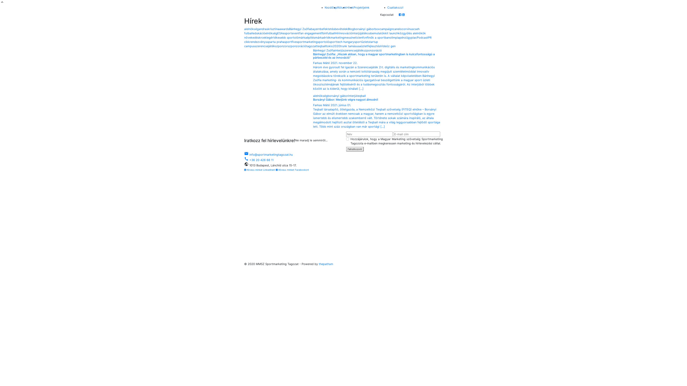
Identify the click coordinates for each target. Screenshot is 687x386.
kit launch (391, 33)
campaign (386, 29)
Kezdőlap (331, 7)
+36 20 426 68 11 (259, 160)
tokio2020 (333, 46)
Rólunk (341, 7)
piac (414, 37)
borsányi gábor (364, 29)
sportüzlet (361, 42)
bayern (315, 29)
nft (367, 37)
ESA (280, 33)
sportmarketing (307, 42)
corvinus (407, 29)
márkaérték (323, 37)
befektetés (327, 29)
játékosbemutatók (372, 33)
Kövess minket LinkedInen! (261, 170)
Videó (384, 46)
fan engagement (310, 33)
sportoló (323, 42)
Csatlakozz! (395, 7)
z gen (392, 46)
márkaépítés (306, 37)
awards (284, 29)
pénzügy (405, 37)
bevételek (341, 29)
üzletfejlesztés (370, 46)
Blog (351, 29)
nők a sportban (379, 37)
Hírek (350, 7)
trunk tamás (348, 46)
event (295, 33)
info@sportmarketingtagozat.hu (268, 154)
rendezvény (257, 42)
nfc (363, 37)
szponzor (281, 46)
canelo (397, 29)
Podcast (422, 37)
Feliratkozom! (355, 149)
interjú (356, 33)
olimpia (394, 37)
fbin (324, 33)
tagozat (311, 46)
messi (348, 37)
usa (358, 46)
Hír (337, 33)
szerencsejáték (265, 46)
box (377, 29)
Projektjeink (361, 7)
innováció (345, 33)
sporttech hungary (341, 42)
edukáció (259, 33)
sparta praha (275, 42)
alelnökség (251, 29)
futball (331, 33)
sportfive (290, 42)
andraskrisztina (269, 29)
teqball (321, 46)
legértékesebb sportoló (282, 37)
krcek (262, 37)
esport (287, 33)
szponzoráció (297, 46)
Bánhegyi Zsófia (300, 29)
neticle (356, 37)
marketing (337, 37)
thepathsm (326, 264)
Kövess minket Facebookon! (293, 170)
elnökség (271, 33)
